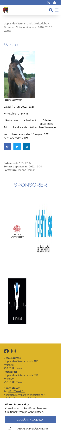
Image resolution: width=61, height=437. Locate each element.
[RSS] (49, 2)
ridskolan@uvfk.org (15, 395)
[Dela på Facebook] (7, 146)
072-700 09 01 (16, 391)
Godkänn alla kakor (30, 419)
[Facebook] (6, 351)
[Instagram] (13, 351)
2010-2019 (44, 27)
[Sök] (51, 10)
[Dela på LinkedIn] (26, 146)
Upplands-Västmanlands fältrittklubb (25, 23)
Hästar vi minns (26, 27)
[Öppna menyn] (56, 10)
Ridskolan (9, 27)
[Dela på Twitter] (17, 146)
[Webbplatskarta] (54, 2)
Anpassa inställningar (33, 428)
